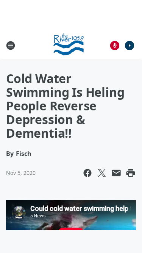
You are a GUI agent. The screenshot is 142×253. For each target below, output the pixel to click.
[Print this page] (130, 173)
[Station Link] (68, 45)
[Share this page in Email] (116, 173)
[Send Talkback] (114, 45)
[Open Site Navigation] (10, 45)
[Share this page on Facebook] (87, 173)
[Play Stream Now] (129, 45)
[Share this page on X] (102, 173)
